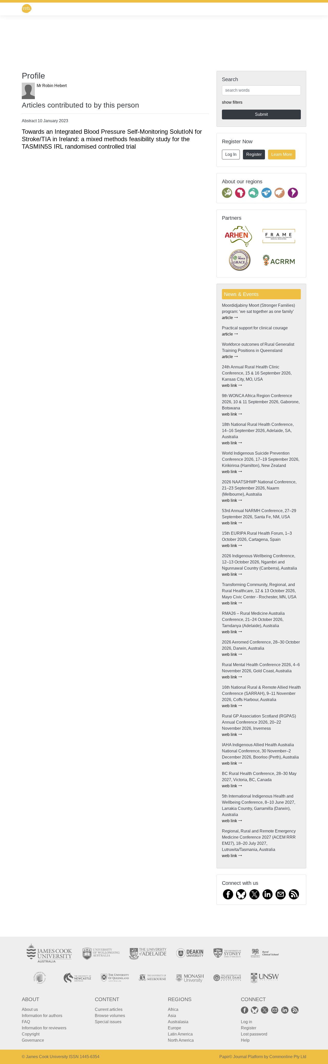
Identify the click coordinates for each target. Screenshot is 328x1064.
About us (30, 1009)
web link (230, 385)
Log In (231, 154)
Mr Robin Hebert (52, 85)
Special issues (108, 1022)
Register (254, 154)
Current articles (108, 1009)
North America (181, 1040)
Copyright (30, 1034)
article (228, 317)
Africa (173, 1009)
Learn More (281, 154)
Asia (172, 1015)
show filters (232, 102)
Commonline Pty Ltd (287, 1057)
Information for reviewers (44, 1028)
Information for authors (42, 1015)
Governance (33, 1040)
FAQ (26, 1022)
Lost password (254, 1034)
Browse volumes (110, 1015)
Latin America (180, 1034)
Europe (174, 1028)
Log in (246, 1022)
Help (245, 1040)
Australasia (178, 1022)
